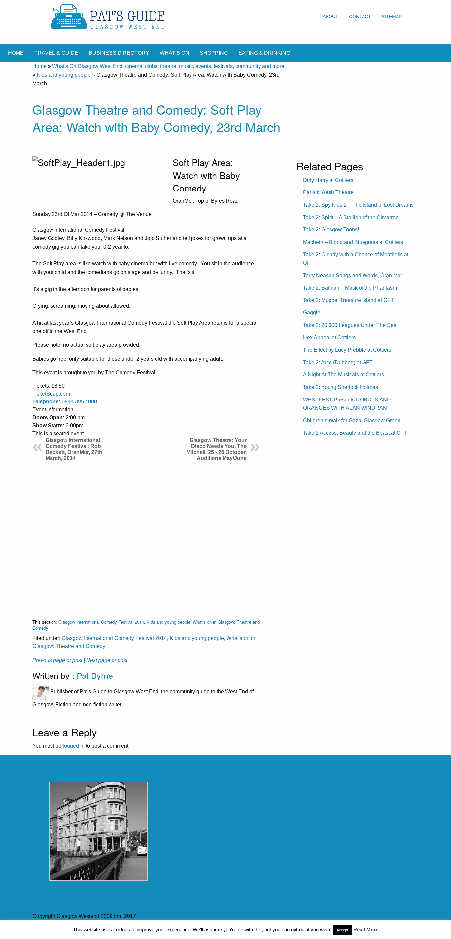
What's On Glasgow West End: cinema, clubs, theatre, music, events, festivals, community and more (168, 66)
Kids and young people (64, 75)
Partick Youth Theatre (328, 192)
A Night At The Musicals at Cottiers (343, 374)
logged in (74, 745)
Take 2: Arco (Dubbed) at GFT (338, 362)
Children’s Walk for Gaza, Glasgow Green (351, 420)
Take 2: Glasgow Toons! (331, 229)
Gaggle (311, 312)
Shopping (214, 53)
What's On (174, 53)
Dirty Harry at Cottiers (328, 180)
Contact (360, 16)
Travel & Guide (56, 53)
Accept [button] (342, 930)
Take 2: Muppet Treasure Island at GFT (348, 300)
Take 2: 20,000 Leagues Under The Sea (350, 325)
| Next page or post (105, 660)
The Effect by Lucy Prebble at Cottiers (347, 350)
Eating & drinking (264, 53)
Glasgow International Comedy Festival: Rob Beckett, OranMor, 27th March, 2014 (74, 449)
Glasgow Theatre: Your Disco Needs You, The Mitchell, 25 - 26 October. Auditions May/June (216, 449)
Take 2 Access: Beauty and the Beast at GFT (355, 432)
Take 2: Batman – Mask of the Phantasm (350, 288)
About (330, 16)
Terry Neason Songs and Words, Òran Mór (352, 275)
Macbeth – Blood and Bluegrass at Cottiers (353, 242)
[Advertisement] (146, 540)
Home (16, 53)
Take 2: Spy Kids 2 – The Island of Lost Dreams (358, 205)
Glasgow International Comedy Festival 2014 (101, 622)
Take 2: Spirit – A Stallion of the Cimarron (351, 217)
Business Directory (119, 53)
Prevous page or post (57, 660)
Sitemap (392, 16)
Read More (365, 929)
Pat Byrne (95, 675)
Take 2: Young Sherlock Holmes (340, 387)
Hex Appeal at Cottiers (329, 337)
